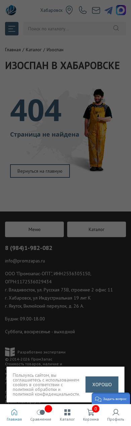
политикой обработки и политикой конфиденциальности (46, 391)
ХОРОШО (102, 384)
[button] (111, 398)
